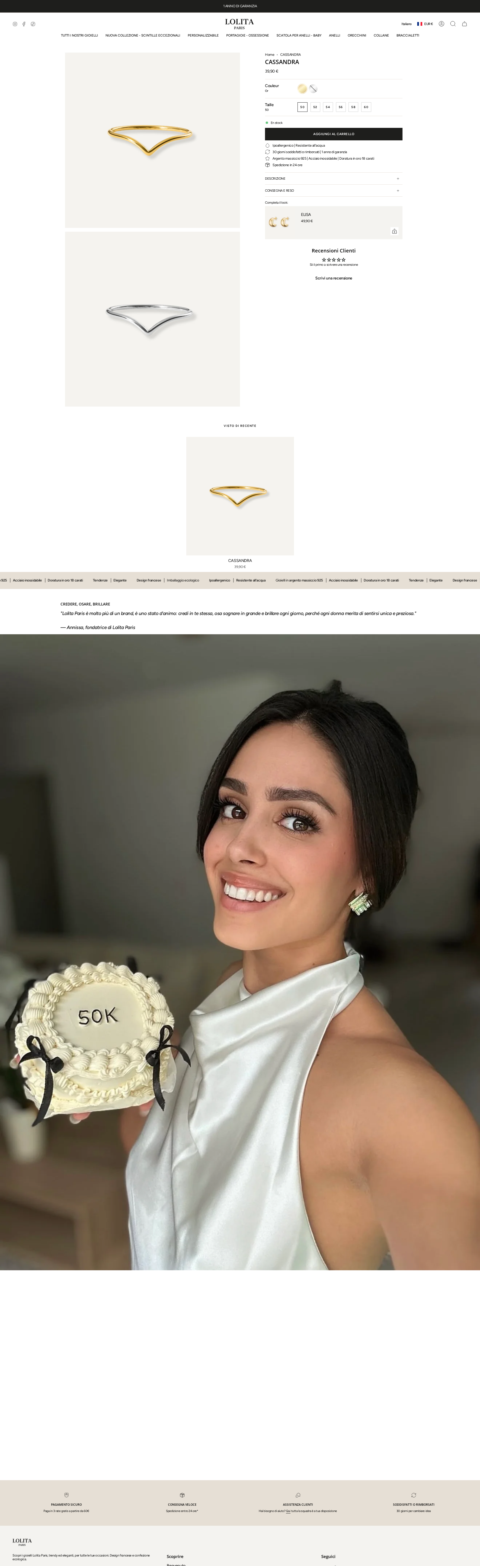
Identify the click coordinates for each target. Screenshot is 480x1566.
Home (269, 55)
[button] (334, 35)
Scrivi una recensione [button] (333, 278)
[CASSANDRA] (240, 496)
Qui (288, 1511)
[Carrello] (464, 24)
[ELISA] (280, 222)
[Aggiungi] (394, 231)
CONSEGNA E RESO (279, 190)
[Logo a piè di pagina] (22, 1542)
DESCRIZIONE (275, 178)
